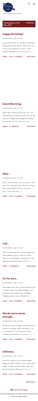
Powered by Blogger (20, 390)
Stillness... (9, 351)
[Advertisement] (19, 80)
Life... (6, 243)
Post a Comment (16, 57)
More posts (30, 382)
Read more (31, 57)
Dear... (6, 173)
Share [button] (5, 57)
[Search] (29, 4)
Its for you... (10, 278)
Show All (30, 23)
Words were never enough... (14, 315)
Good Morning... (13, 103)
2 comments (14, 126)
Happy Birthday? (13, 34)
